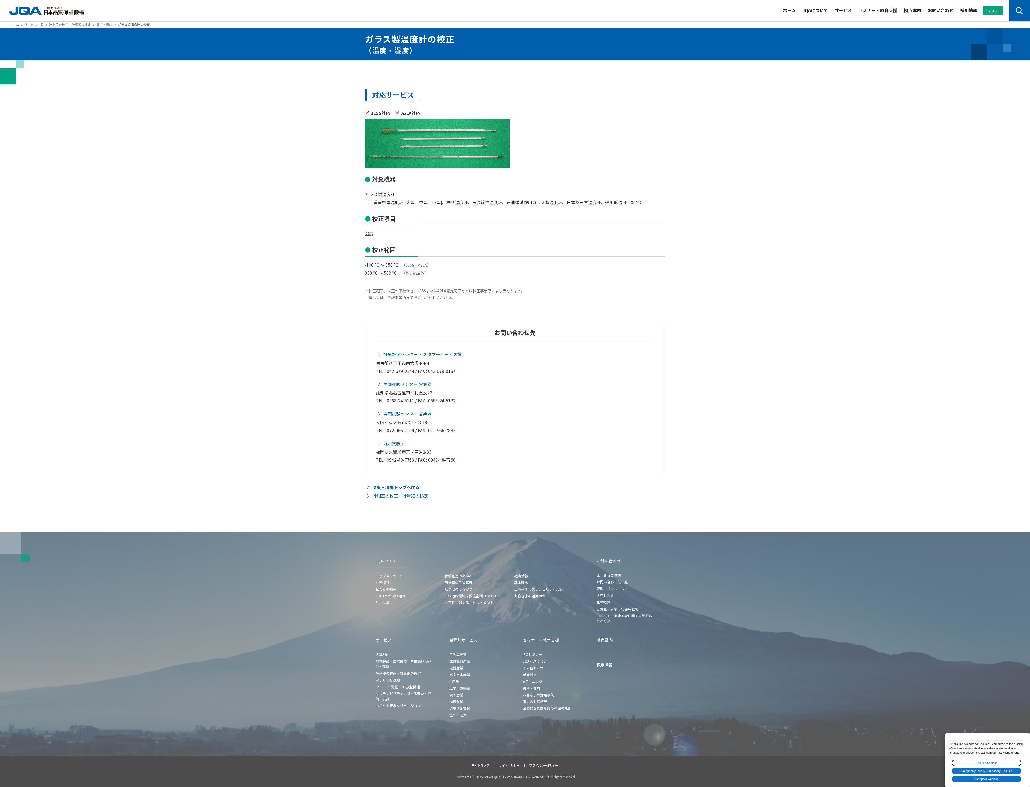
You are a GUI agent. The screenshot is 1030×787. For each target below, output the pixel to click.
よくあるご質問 (609, 575)
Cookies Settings (987, 762)
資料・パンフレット (612, 588)
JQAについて (815, 10)
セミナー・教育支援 (878, 10)
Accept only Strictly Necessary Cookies (986, 771)
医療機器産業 (459, 661)
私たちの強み (386, 589)
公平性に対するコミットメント (469, 602)
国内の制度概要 (535, 701)
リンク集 (382, 602)
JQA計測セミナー (536, 661)
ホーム (789, 10)
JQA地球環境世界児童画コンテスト (472, 595)
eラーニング (532, 681)
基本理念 (521, 582)
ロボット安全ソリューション (398, 705)
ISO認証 (382, 654)
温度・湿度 (104, 24)
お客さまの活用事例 (530, 595)
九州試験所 (394, 443)
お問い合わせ (941, 10)
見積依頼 (603, 602)
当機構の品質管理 (459, 582)
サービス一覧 (34, 24)
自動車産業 (458, 654)
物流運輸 (456, 701)
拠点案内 (912, 10)
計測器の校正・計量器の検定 (70, 24)
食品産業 (456, 694)
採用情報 (968, 10)
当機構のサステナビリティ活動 (538, 589)
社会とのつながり (459, 589)
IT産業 (454, 681)
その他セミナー (535, 667)
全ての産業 (458, 715)
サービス (843, 10)
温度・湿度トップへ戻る (396, 487)
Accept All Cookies (986, 779)
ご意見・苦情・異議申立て (617, 609)
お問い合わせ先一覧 (612, 581)
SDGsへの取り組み (390, 595)
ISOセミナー (532, 654)
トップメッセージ (389, 575)
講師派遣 (530, 674)
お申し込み (605, 595)
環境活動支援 (459, 708)
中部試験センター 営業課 (407, 384)
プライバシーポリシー (544, 765)
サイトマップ (480, 765)
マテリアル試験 (388, 680)
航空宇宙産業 (459, 674)
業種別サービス (463, 640)
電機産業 (456, 667)
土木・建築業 (459, 688)
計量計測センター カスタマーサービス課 (422, 354)
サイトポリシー (509, 765)
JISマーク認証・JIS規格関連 (398, 686)
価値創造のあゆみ (459, 575)
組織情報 (521, 575)
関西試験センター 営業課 (407, 413)
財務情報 (382, 582)
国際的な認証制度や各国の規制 (547, 708)
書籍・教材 (531, 688)
